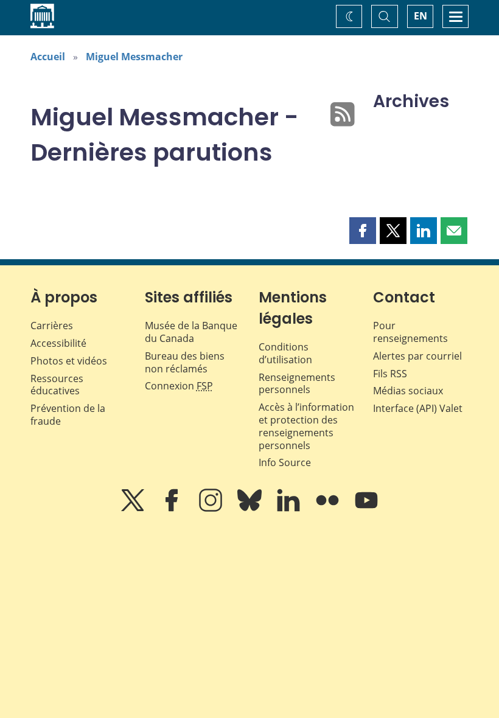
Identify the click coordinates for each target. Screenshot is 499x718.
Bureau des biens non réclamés (185, 362)
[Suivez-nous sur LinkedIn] (289, 508)
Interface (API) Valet (417, 408)
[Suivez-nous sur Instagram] (211, 508)
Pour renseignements (410, 332)
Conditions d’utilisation (285, 353)
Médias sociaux (408, 390)
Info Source (285, 462)
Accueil (47, 56)
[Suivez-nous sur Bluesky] (250, 508)
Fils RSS (390, 373)
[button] (362, 230)
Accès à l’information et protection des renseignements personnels (306, 425)
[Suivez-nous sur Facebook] (172, 508)
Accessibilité (58, 343)
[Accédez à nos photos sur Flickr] (328, 508)
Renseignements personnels (297, 384)
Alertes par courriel (417, 356)
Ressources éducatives (56, 385)
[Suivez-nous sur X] (133, 508)
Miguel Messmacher (134, 56)
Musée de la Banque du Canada (191, 332)
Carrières (51, 325)
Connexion (179, 385)
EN (420, 16)
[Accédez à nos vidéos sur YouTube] (366, 508)
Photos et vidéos (68, 361)
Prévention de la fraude (67, 415)
